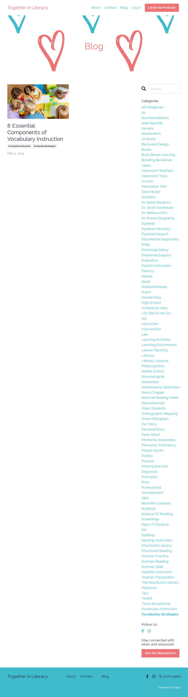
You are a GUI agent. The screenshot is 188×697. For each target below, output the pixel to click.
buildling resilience (157, 160)
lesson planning (155, 350)
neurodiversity (153, 403)
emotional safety (155, 250)
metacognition (153, 366)
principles (149, 477)
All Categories (152, 107)
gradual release (154, 287)
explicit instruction (156, 266)
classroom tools (154, 176)
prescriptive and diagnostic (155, 468)
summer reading (155, 561)
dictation (149, 197)
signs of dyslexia (155, 524)
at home (149, 139)
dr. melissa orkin (154, 213)
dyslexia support (155, 234)
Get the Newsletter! (160, 653)
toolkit (147, 598)
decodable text (154, 186)
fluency (148, 271)
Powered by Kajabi (169, 687)
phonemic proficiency (159, 445)
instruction (150, 324)
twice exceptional (156, 603)
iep (144, 318)
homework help (155, 308)
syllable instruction (157, 572)
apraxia (147, 128)
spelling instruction (157, 540)
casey (146, 165)
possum (148, 461)
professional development (152, 490)
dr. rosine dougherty (158, 218)
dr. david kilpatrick (156, 202)
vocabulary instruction (19, 146)
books (146, 149)
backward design (155, 144)
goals (146, 281)
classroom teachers (157, 171)
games (147, 276)
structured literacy (157, 545)
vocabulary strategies (45, 146)
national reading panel (160, 398)
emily (146, 244)
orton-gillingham (155, 419)
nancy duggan (153, 392)
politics (147, 456)
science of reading (157, 514)
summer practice (155, 556)
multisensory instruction (161, 387)
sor (144, 530)
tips (145, 593)
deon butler (151, 192)
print (145, 482)
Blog (124, 8)
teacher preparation (158, 577)
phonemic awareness (158, 440)
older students (153, 408)
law (145, 334)
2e (143, 112)
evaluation (150, 260)
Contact (110, 8)
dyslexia (148, 223)
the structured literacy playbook (160, 585)
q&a (145, 498)
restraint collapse (156, 503)
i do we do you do (156, 313)
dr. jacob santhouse (157, 207)
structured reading (157, 551)
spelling (148, 535)
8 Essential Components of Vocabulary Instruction (35, 132)
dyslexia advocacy (156, 229)
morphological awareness (153, 379)
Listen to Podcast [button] (162, 7)
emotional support (156, 255)
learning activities (156, 339)
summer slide (152, 567)
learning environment (159, 345)
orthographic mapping (160, 414)
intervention (151, 329)
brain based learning (158, 155)
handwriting (151, 297)
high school (151, 303)
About (96, 8)
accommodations (155, 118)
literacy (148, 355)
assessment (151, 134)
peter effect (151, 435)
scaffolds (149, 509)
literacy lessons (155, 361)
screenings (150, 519)
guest (146, 292)
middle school (153, 371)
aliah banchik (152, 123)
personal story (153, 429)
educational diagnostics (160, 239)
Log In (136, 8)
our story (149, 424)
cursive (147, 181)
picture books (152, 450)
